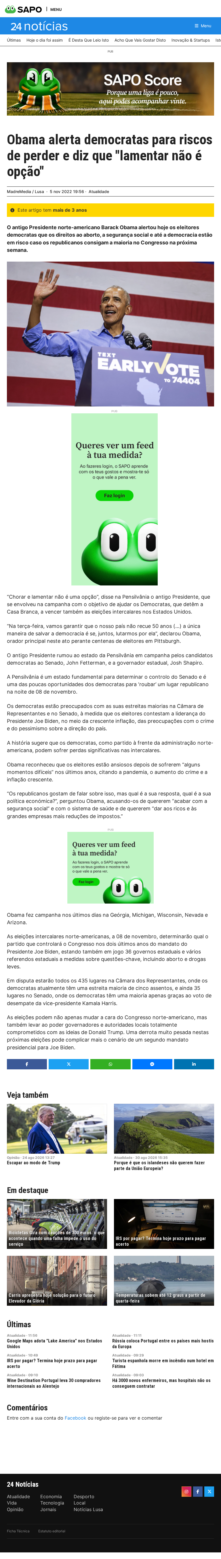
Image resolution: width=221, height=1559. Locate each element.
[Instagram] (186, 1491)
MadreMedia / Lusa (25, 191)
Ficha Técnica (18, 1531)
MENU (56, 9)
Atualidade (99, 191)
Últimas (19, 1324)
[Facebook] (198, 1491)
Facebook (75, 1418)
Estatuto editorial (51, 1531)
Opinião (13, 1157)
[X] (209, 1491)
